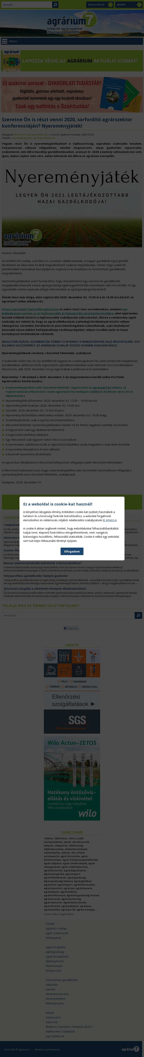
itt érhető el (110, 520)
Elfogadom (72, 551)
